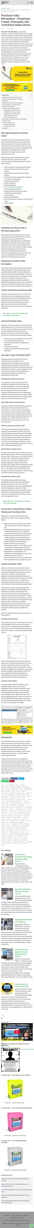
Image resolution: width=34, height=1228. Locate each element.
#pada (8, 825)
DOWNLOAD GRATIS (15, 1217)
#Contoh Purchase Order (14, 801)
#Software (4, 833)
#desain (21, 804)
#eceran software (7, 807)
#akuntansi (25, 786)
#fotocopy (12, 811)
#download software (17, 806)
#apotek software (25, 789)
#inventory (17, 817)
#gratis (3, 814)
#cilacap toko (21, 799)
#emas (11, 809)
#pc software (15, 825)
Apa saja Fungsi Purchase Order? (11, 108)
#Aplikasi (14, 789)
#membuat (22, 822)
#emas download (20, 809)
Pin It (12, 781)
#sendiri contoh (14, 832)
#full (11, 812)
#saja (29, 830)
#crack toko (27, 803)
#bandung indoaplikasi (16, 793)
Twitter (21, 778)
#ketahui (24, 819)
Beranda (3, 8)
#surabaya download (17, 833)
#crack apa (5, 803)
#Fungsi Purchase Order (22, 812)
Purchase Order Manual (9, 124)
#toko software (6, 840)
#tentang (10, 835)
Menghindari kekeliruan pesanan (12, 110)
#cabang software (15, 798)
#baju (18, 791)
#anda (8, 789)
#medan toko (13, 822)
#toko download (13, 838)
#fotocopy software (24, 811)
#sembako (4, 832)
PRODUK (7, 1215)
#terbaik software (21, 835)
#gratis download (25, 814)
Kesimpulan (5, 128)
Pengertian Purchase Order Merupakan (12, 103)
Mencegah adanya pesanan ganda (12, 112)
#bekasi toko (21, 796)
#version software (12, 843)
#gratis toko (18, 816)
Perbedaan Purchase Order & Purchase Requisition (12, 100)
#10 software (9, 785)
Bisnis (8, 8)
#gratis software (7, 816)
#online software (17, 824)
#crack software (16, 803)
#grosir (26, 816)
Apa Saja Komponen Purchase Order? (12, 97)
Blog (23, 1217)
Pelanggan (19, 1215)
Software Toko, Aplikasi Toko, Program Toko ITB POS (17, 1220)
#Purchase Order (21, 828)
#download (5, 806)
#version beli (5, 842)
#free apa (4, 812)
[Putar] (2, 1042)
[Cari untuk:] (17, 1015)
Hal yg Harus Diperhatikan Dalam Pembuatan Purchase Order (14, 120)
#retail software (7, 830)
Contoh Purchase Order (8, 106)
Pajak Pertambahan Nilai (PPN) (13, 187)
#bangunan (9, 794)
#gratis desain (12, 814)
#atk (13, 791)
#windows (23, 843)
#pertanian (10, 828)
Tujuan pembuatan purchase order (11, 104)
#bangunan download (22, 794)
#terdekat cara (6, 837)
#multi (3, 824)
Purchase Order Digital (9, 126)
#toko (20, 837)
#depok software (11, 804)
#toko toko (17, 840)
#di (26, 804)
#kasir (8, 819)
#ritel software (19, 830)
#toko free (24, 838)
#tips (14, 837)
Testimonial (26, 1215)
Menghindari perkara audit (10, 117)
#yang (3, 845)
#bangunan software (8, 796)
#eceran (28, 806)
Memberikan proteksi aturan (11, 115)
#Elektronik (19, 807)
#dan (2, 804)
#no (8, 824)
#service (24, 832)
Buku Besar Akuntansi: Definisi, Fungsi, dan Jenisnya (22, 891)
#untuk (24, 840)
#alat (3, 788)
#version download (17, 842)
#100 (16, 785)
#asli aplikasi (5, 791)
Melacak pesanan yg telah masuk (12, 113)
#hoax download (6, 817)
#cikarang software (8, 799)
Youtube (13, 1215)
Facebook (14, 778)
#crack (26, 801)
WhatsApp (5, 781)
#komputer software (17, 820)
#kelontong (16, 819)
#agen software (14, 786)
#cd (24, 798)
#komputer (4, 820)
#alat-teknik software (14, 788)
